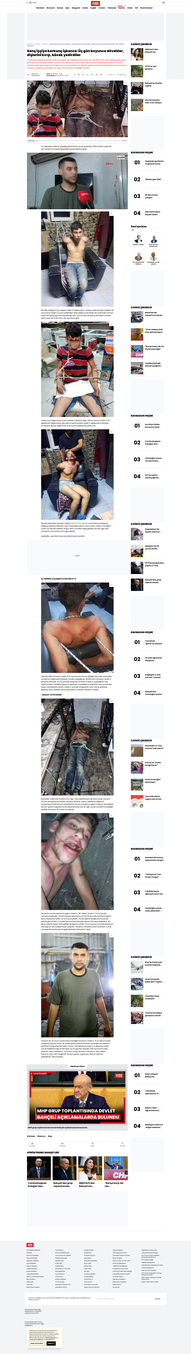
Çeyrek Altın (88, 1266)
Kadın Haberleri (32, 1271)
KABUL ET (51, 1343)
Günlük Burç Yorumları (62, 1269)
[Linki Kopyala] (101, 74)
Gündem (40, 8)
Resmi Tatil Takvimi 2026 (149, 1282)
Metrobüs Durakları (119, 1279)
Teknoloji (111, 8)
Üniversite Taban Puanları (121, 1255)
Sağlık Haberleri (32, 1269)
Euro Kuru (30, 1284)
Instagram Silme (61, 1287)
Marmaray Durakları (119, 1282)
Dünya (60, 8)
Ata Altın (87, 1271)
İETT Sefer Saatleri (147, 1260)
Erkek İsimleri (117, 1284)
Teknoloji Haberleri (33, 1274)
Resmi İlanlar (146, 8)
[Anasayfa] (30, 1245)
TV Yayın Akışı (59, 1282)
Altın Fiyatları (31, 1279)
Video (130, 8)
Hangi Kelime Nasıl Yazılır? (121, 1274)
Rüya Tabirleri (117, 1258)
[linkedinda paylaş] (83, 74)
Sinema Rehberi (60, 1279)
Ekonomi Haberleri (32, 1255)
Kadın (85, 8)
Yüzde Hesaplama (147, 1268)
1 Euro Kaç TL (88, 1282)
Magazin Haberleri (33, 1261)
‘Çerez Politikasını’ (50, 1338)
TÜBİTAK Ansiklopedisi (120, 1266)
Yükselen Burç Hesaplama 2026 (152, 1265)
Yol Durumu (59, 1277)
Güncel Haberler (32, 1258)
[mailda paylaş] (92, 74)
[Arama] (27, 2)
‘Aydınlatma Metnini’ (36, 1339)
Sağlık (93, 8)
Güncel (45, 44)
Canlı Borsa (59, 1250)
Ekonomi (51, 8)
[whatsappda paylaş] (87, 74)
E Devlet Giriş (59, 1266)
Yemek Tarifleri (89, 1250)
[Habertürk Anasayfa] (95, 3)
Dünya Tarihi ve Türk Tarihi (121, 1261)
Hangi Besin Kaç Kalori (120, 1269)
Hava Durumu (60, 1274)
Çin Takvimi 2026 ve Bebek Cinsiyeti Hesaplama (150, 1256)
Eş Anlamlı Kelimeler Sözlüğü (122, 1271)
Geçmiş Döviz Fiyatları (148, 1270)
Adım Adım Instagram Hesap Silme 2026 (151, 1278)
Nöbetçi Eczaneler (61, 1258)
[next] (127, 1173)
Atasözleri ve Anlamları (149, 1250)
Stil (136, 8)
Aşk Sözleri (87, 1258)
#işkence (41, 1136)
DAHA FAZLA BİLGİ (36, 1343)
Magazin (76, 8)
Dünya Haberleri (32, 1266)
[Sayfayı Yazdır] (96, 74)
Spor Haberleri (31, 1263)
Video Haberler (117, 1250)
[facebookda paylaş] (74, 74)
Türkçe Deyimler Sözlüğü (149, 1253)
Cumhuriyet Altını (90, 1274)
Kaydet (157, 1299)
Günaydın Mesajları (90, 1261)
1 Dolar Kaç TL (88, 1279)
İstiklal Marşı (59, 1261)
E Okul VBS (58, 1263)
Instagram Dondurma (62, 1284)
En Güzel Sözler (118, 1277)
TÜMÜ (133, 230)
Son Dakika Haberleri (33, 1250)
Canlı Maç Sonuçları (91, 1284)
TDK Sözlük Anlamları (120, 1253)
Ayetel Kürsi (88, 1253)
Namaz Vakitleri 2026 (62, 1253)
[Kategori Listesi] (163, 2)
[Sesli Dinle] (37, 140)
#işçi (50, 1136)
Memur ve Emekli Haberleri (35, 1277)
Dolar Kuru (30, 1282)
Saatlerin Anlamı (89, 1255)
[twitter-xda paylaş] (79, 74)
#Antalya (31, 1136)
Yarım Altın (87, 1269)
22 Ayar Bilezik (88, 1277)
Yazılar (101, 8)
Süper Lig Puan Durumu (92, 1287)
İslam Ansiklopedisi (119, 1263)
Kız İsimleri (116, 1287)
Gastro (121, 8)
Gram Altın (87, 1263)
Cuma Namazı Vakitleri (63, 1255)
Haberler (29, 44)
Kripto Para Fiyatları (33, 1287)
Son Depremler (60, 1271)
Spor (67, 8)
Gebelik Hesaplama (148, 1262)
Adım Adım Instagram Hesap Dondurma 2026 (151, 1274)
